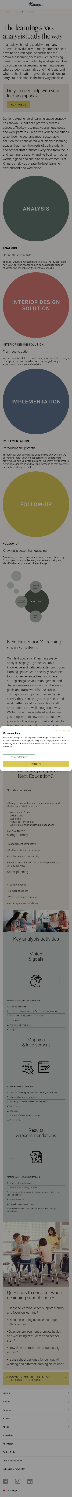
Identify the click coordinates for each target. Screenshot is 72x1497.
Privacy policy (62, 730)
